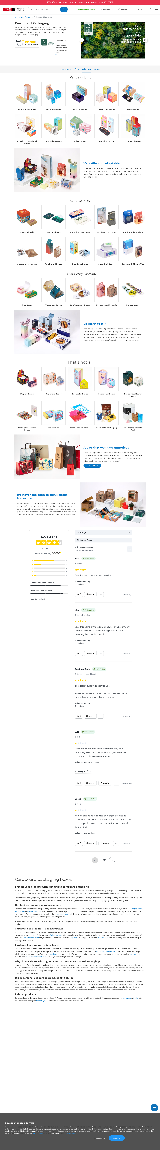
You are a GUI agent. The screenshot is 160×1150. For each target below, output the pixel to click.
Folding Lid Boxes (53, 264)
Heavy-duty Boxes (53, 141)
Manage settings (99, 1138)
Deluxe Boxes (80, 141)
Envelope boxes (53, 232)
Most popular (66, 69)
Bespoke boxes (53, 109)
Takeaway (86, 69)
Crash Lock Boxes (106, 109)
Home (20, 17)
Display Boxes (27, 394)
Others (97, 69)
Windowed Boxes (133, 141)
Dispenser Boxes (53, 394)
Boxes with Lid (27, 232)
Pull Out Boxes (80, 109)
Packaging (29, 17)
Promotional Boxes (27, 109)
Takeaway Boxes (53, 305)
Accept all (116, 1138)
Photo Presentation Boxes (36, 957)
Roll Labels (127, 998)
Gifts (77, 69)
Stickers (136, 998)
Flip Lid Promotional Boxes (27, 142)
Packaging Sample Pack (133, 429)
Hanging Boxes (106, 141)
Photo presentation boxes (27, 429)
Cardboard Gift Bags (107, 232)
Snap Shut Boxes (106, 264)
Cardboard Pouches (133, 232)
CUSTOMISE (92, 465)
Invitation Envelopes (80, 232)
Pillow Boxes (133, 109)
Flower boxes (133, 305)
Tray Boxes (27, 305)
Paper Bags (40, 1001)
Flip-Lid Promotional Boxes (106, 951)
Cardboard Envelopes (80, 428)
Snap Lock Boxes (80, 264)
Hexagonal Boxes (106, 394)
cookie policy (71, 1133)
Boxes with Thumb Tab (133, 264)
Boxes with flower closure (133, 395)
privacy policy (38, 1133)
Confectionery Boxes (80, 305)
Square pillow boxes (27, 264)
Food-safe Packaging (106, 428)
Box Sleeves (53, 428)
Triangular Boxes (80, 394)
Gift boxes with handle (106, 305)
